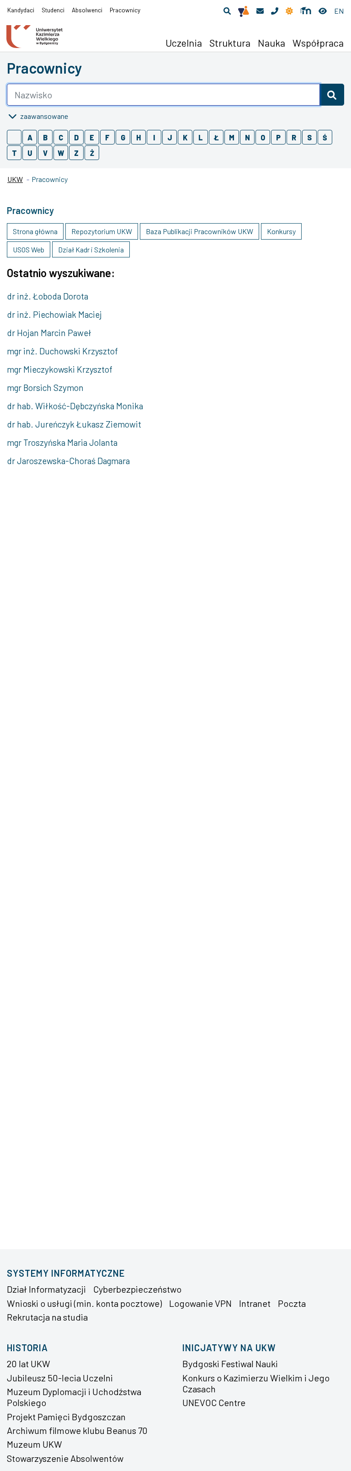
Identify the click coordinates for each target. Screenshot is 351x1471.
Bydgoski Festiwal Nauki (230, 1363)
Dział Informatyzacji (46, 1289)
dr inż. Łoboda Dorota (47, 296)
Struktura (229, 42)
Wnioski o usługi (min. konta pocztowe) (84, 1303)
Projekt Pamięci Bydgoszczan (66, 1416)
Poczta (292, 1303)
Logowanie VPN (200, 1303)
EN (339, 10)
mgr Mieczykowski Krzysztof (59, 369)
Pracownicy (125, 10)
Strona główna (35, 231)
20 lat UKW (28, 1363)
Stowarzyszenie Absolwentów (65, 1458)
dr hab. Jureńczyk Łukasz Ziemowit (74, 424)
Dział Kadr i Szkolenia (91, 249)
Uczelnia (183, 42)
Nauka (271, 42)
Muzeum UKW (34, 1444)
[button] (227, 11)
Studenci (53, 10)
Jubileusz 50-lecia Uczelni (60, 1377)
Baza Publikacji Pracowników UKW (199, 231)
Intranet (255, 1303)
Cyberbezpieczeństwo (137, 1289)
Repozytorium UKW (101, 231)
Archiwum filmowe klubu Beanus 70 (77, 1430)
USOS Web (28, 249)
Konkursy (281, 231)
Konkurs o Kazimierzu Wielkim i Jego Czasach (256, 1383)
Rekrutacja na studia (47, 1316)
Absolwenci (87, 10)
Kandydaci (20, 10)
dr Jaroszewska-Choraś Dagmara (68, 460)
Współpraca (318, 42)
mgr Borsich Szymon (45, 387)
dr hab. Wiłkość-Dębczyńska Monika (75, 406)
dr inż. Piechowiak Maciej (54, 314)
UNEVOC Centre (213, 1402)
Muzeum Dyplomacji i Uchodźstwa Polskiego (74, 1397)
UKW (15, 179)
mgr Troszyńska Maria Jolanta (62, 442)
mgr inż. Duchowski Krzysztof (62, 351)
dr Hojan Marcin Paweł (49, 332)
